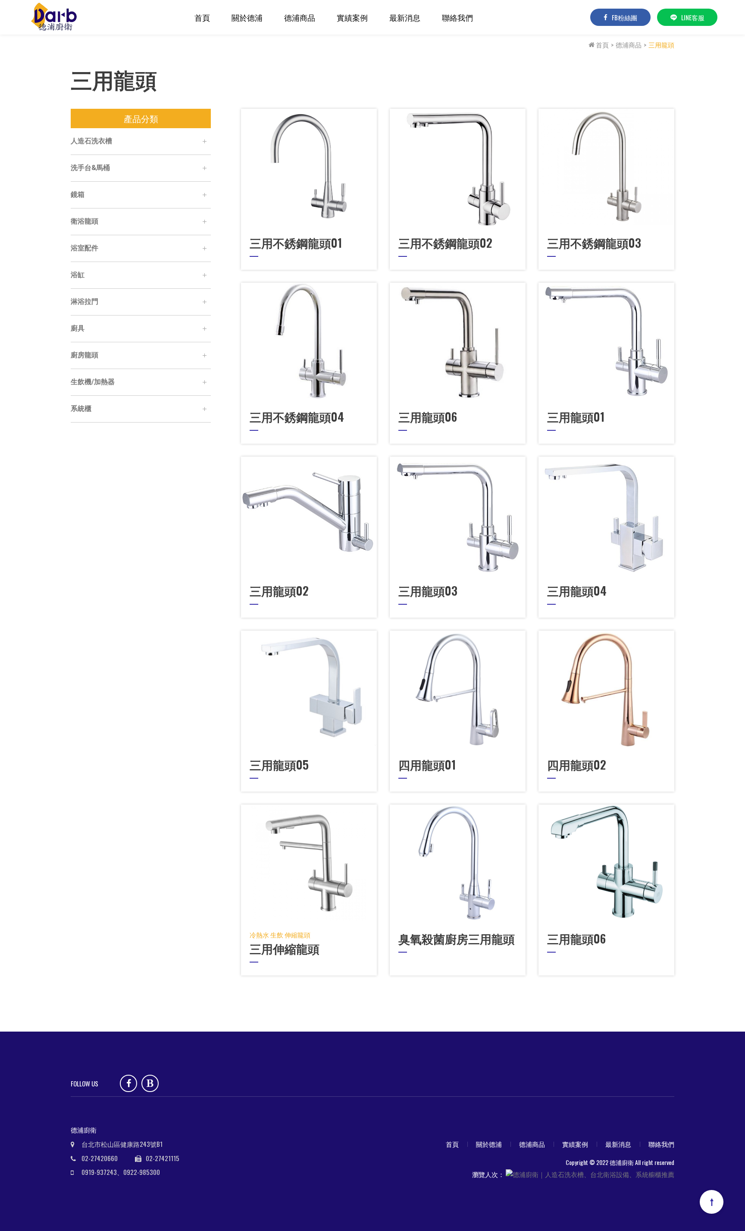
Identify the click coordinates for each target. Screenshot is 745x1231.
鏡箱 (78, 194)
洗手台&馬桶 (90, 168)
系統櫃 (81, 408)
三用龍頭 (661, 44)
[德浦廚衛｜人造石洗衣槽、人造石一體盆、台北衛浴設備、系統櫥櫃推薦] (56, 17)
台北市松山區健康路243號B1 (122, 1144)
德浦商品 (299, 17)
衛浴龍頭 (84, 221)
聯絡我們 (457, 17)
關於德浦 (247, 17)
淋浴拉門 (84, 301)
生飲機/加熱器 (93, 382)
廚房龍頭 (84, 355)
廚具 (78, 328)
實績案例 (352, 17)
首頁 (202, 17)
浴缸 (78, 275)
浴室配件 (84, 248)
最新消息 (404, 17)
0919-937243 (99, 1172)
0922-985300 (141, 1172)
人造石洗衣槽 (91, 141)
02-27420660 (99, 1158)
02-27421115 (162, 1158)
